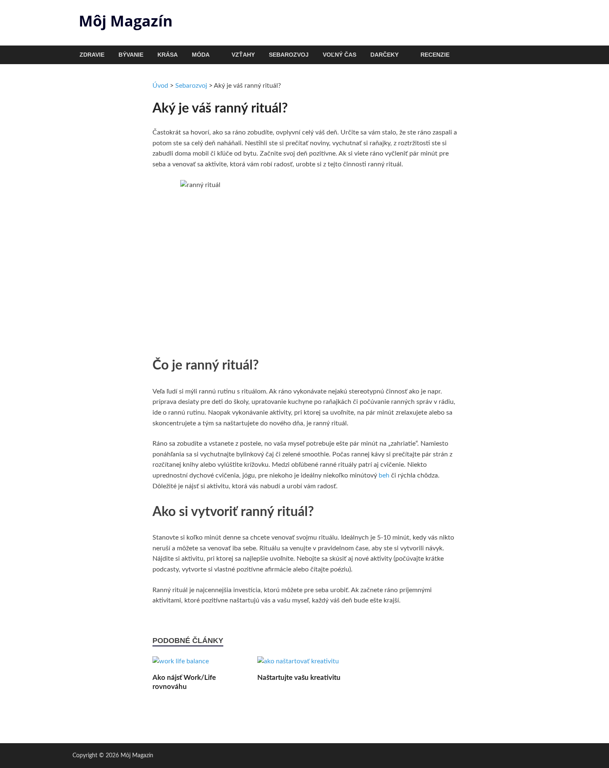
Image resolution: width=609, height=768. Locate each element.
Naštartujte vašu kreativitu (299, 677)
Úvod (160, 85)
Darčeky (384, 54)
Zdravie (92, 54)
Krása (167, 54)
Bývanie (130, 54)
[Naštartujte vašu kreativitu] (298, 664)
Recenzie (435, 54)
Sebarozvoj (289, 54)
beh (384, 475)
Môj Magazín (126, 21)
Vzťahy (243, 54)
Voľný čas (339, 54)
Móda (201, 54)
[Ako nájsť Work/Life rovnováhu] (180, 664)
